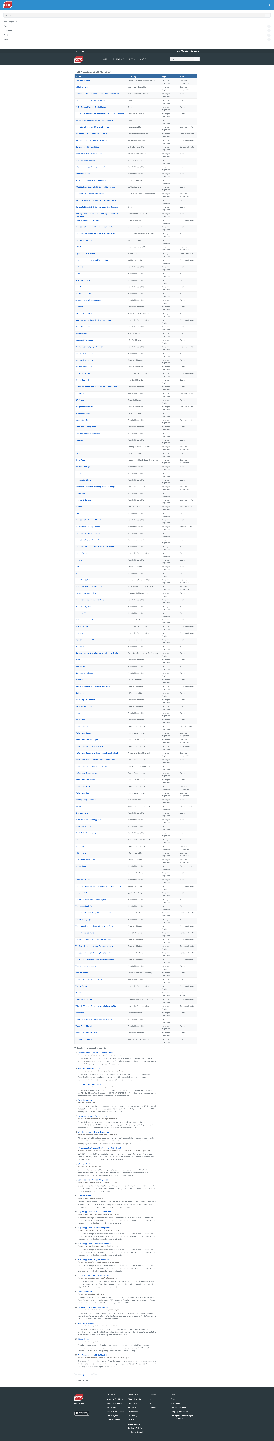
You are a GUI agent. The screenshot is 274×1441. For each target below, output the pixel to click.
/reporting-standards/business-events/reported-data (96, 1087)
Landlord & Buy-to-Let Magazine (88, 586)
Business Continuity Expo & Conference (90, 347)
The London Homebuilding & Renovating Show (93, 913)
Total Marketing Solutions (85, 966)
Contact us (195, 51)
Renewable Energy (83, 813)
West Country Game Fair (85, 999)
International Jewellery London (87, 526)
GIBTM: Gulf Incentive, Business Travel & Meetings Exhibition (99, 114)
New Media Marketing (84, 673)
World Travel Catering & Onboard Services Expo (94, 1019)
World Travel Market (83, 1026)
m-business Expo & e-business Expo (89, 600)
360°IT (78, 273)
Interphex (79, 560)
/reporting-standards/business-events (91, 1198)
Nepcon (78, 660)
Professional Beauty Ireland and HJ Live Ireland (94, 766)
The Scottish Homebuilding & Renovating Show (94, 946)
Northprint (79, 693)
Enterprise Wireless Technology (88, 433)
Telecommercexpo (82, 879)
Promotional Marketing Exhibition (88, 153)
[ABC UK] (7, 4)
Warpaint (79, 993)
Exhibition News (81, 87)
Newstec (79, 680)
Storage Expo (80, 866)
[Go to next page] (92, 1374)
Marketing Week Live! (84, 620)
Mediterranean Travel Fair (85, 640)
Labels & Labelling (82, 580)
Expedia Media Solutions (85, 253)
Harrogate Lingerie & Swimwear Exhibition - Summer (96, 207)
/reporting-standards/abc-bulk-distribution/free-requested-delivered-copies (103, 1358)
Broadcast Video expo (84, 340)
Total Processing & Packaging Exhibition (91, 167)
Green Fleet (80, 460)
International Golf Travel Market (88, 520)
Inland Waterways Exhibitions (87, 220)
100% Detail (80, 267)
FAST (77, 446)
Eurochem (79, 440)
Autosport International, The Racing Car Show (93, 320)
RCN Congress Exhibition (85, 160)
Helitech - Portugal (82, 467)
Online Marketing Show (84, 706)
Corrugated (80, 393)
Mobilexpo (79, 646)
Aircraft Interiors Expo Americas (88, 300)
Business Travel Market (84, 353)
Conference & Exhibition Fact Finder (89, 193)
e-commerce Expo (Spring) (86, 427)
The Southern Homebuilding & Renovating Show (94, 959)
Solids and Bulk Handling (85, 859)
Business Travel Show (84, 360)
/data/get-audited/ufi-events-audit (89, 1166)
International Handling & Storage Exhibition (92, 127)
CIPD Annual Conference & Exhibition (90, 100)
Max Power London (83, 633)
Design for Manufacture (84, 407)
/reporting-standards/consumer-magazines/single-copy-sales (98, 1246)
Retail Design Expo (83, 826)
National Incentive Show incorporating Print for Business (97, 653)
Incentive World (81, 493)
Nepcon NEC (80, 666)
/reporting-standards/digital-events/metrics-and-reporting (97, 1326)
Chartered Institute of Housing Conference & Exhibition (97, 94)
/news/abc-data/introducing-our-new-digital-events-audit (97, 1135)
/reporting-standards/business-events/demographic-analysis (98, 1310)
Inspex (78, 513)
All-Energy (79, 307)
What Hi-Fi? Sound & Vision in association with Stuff (96, 1006)
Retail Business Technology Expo (88, 819)
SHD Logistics (81, 853)
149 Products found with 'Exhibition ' (94, 72)
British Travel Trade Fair (85, 327)
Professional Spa (82, 793)
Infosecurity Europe (83, 500)
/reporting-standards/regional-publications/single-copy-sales (98, 1262)
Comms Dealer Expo (83, 380)
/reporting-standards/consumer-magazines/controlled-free (98, 1278)
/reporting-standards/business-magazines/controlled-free (97, 1182)
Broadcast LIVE (81, 333)
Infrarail (78, 506)
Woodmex (79, 1013)
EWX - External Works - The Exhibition (90, 107)
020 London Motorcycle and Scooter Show (92, 260)
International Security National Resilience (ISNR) (94, 546)
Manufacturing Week (83, 606)
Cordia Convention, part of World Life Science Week (96, 387)
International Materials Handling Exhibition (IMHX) (95, 233)
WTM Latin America (83, 1039)
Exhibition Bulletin (82, 80)
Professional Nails (82, 786)
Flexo (77, 453)
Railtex (78, 806)
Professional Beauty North (85, 780)
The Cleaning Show (83, 893)
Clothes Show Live (82, 373)
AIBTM (78, 287)
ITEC (77, 573)
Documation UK (81, 420)
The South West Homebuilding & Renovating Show (95, 953)
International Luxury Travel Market (89, 540)
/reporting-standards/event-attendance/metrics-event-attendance (100, 1071)
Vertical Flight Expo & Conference (88, 979)
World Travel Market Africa (86, 1033)
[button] (270, 4)
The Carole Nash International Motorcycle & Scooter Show (98, 886)
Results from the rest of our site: (91, 1048)
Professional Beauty (83, 726)
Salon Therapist (81, 846)
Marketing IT (80, 613)
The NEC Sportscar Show (85, 933)
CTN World (79, 400)
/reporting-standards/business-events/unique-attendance (97, 1119)
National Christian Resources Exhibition (91, 140)
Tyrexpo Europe (81, 973)
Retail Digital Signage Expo (86, 833)
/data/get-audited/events (86, 1103)
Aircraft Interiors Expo (84, 293)
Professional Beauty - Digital (86, 740)
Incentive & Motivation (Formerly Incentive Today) (95, 486)
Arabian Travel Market (84, 313)
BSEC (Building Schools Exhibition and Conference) (95, 187)
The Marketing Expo (83, 919)
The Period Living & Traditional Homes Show (93, 939)
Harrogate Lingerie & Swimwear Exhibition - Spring (95, 200)
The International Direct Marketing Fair (90, 899)
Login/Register (182, 51)
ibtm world (79, 473)
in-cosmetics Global (83, 480)
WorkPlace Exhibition (83, 174)
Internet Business (82, 553)
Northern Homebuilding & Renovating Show (92, 686)
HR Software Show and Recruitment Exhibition (94, 120)
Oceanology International (85, 700)
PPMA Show (80, 720)
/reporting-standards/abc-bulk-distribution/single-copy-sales (98, 1214)
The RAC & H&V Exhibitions (86, 240)
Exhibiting (79, 247)
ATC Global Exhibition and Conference (90, 180)
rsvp (77, 839)
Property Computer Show (85, 799)
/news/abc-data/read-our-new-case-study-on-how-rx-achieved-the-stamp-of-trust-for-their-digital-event (114, 1151)
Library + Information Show (86, 593)
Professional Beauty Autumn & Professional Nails (95, 760)
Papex (78, 713)
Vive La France (81, 986)
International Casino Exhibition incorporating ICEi (94, 227)
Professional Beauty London (86, 773)
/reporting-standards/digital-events (90, 1342)
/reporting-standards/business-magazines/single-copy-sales (98, 1230)
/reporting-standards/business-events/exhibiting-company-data (99, 1055)
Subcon (78, 873)
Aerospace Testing (82, 280)
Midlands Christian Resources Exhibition (91, 134)
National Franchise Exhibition (87, 147)
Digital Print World (82, 413)
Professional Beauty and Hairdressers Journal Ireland (96, 753)
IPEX (77, 566)
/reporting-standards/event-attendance (91, 1294)
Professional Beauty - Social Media (89, 746)
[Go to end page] (95, 1374)
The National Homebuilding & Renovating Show (94, 926)
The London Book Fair (84, 906)
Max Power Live (81, 626)
